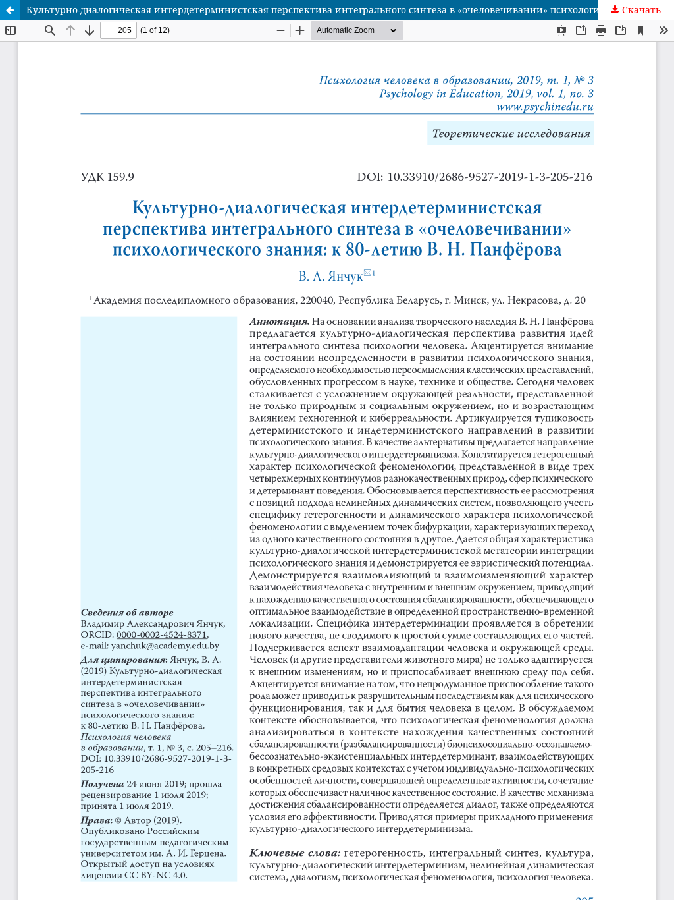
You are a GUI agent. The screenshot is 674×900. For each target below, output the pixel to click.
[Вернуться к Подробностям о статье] (10, 10)
